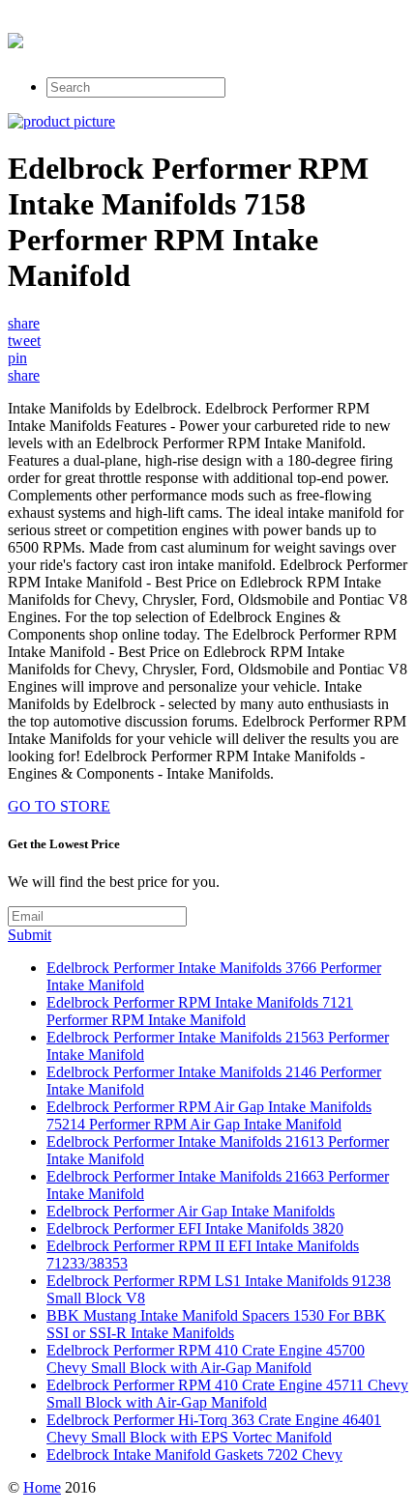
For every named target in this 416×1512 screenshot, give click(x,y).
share (24, 323)
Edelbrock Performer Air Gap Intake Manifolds (190, 1211)
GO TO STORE (59, 806)
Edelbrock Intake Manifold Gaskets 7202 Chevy (194, 1454)
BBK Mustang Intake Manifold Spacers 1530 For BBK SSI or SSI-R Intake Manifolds (216, 1324)
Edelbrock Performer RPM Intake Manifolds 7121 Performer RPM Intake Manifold (199, 1011)
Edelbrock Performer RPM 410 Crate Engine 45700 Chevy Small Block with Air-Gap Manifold (205, 1359)
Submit (29, 935)
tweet (24, 340)
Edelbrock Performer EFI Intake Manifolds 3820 (194, 1228)
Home (42, 1487)
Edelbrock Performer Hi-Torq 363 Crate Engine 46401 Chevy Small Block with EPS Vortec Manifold (213, 1428)
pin (17, 358)
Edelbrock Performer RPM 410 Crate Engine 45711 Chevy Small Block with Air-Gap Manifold (227, 1394)
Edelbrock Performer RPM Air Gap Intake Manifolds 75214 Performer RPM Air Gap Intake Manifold (208, 1115)
